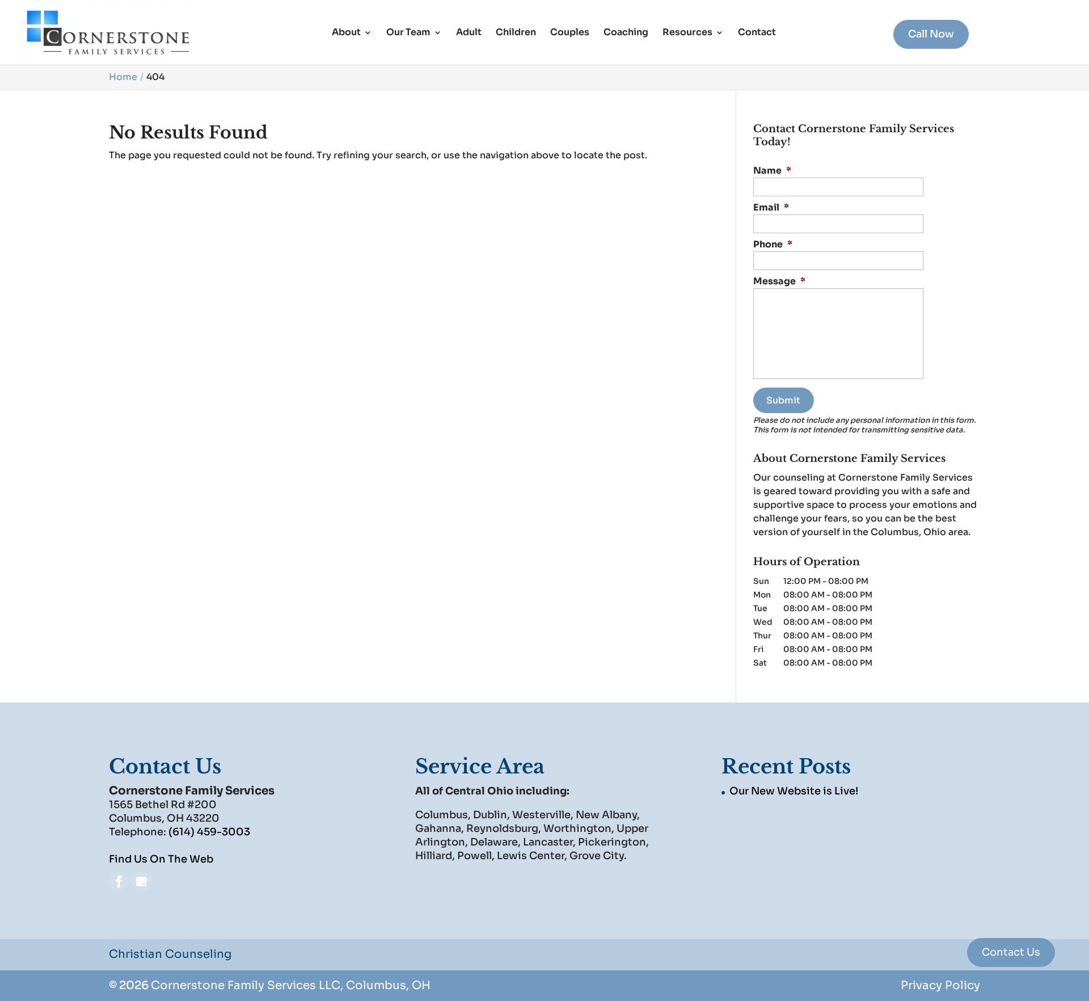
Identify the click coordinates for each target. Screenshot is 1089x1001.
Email (771, 207)
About (346, 33)
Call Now (931, 34)
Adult (469, 33)
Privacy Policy (940, 985)
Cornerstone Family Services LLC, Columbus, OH (290, 985)
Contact (757, 33)
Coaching (625, 33)
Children (516, 33)
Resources (687, 33)
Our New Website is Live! (793, 791)
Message (779, 281)
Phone (772, 244)
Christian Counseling (170, 954)
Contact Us (1011, 952)
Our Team (408, 33)
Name (772, 170)
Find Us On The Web (161, 859)
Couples (569, 33)
